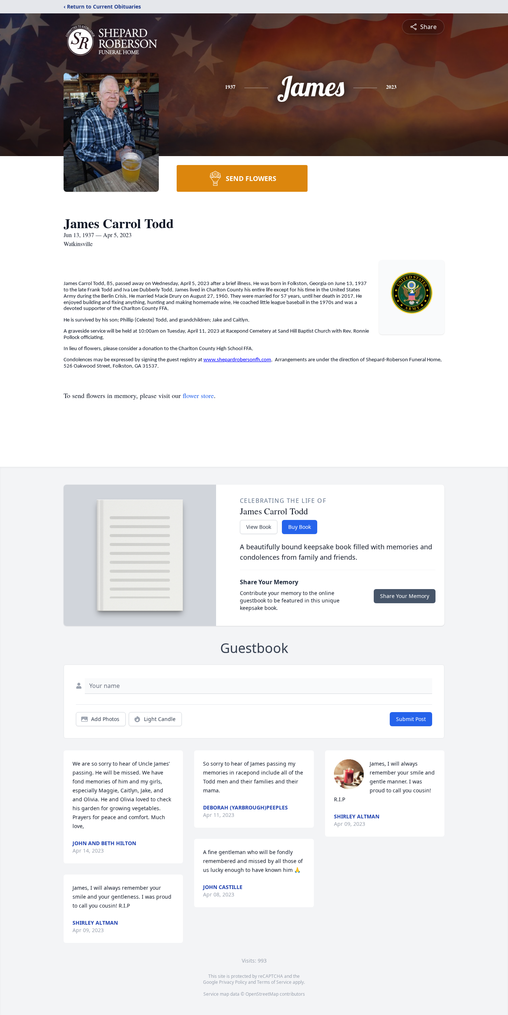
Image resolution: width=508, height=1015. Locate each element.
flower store (198, 395)
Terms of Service (274, 982)
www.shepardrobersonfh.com (237, 360)
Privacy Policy (233, 982)
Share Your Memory (404, 595)
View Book (258, 526)
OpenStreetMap (262, 994)
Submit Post (411, 719)
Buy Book (299, 526)
